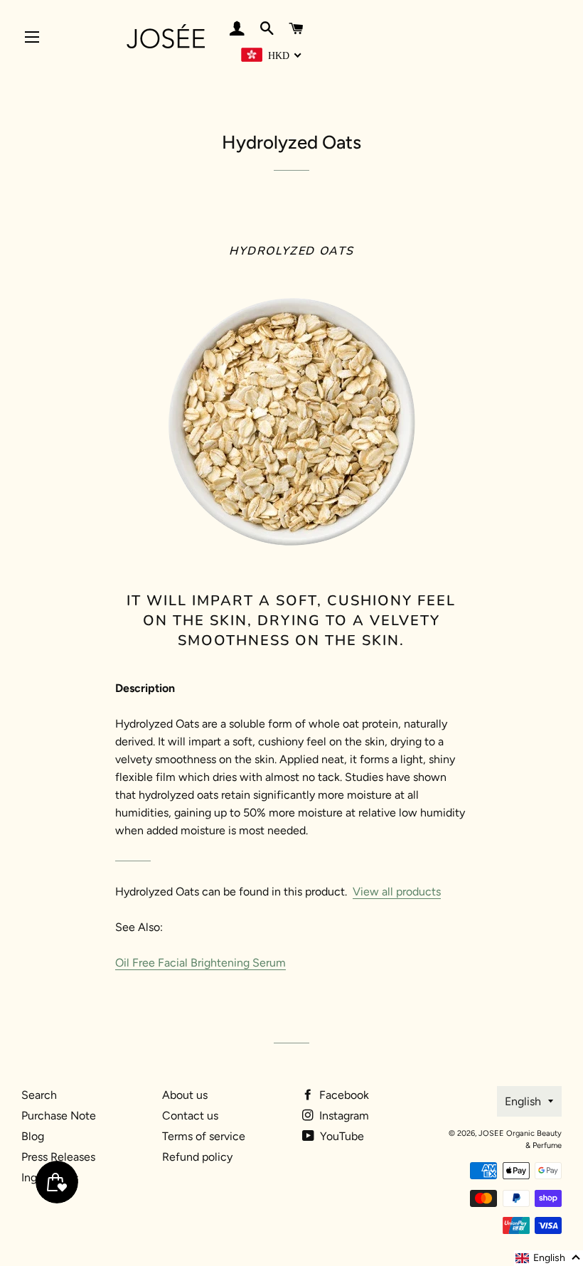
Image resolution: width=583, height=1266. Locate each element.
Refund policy (197, 1157)
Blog (32, 1136)
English (523, 1101)
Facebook (342, 1095)
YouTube (340, 1136)
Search (39, 1095)
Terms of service (203, 1136)
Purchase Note (58, 1115)
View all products (397, 891)
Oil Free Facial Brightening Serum (200, 962)
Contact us (190, 1115)
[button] (548, 1258)
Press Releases (58, 1157)
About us (185, 1095)
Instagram (342, 1115)
